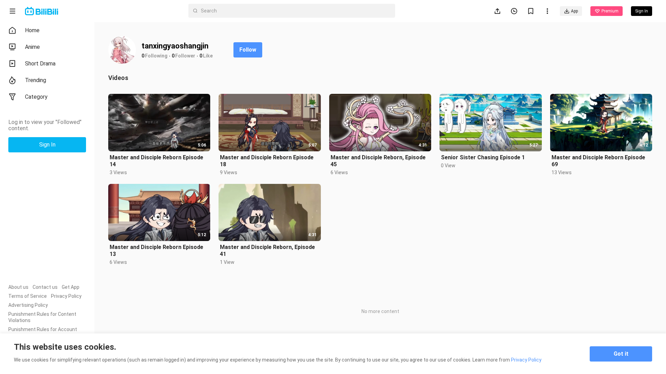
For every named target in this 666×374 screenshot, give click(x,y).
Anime (32, 47)
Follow (247, 49)
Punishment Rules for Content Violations (42, 317)
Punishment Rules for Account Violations (42, 332)
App (574, 11)
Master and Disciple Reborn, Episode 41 (267, 250)
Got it (621, 353)
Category (36, 96)
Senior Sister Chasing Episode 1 (483, 157)
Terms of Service (27, 296)
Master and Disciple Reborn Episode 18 (267, 161)
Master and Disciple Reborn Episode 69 (598, 161)
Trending (35, 80)
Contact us (45, 287)
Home (32, 30)
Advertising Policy (28, 305)
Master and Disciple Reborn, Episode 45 (378, 161)
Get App (70, 287)
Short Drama (40, 63)
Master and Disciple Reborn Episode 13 (156, 250)
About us (18, 287)
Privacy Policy (66, 296)
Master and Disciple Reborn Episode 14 (156, 161)
